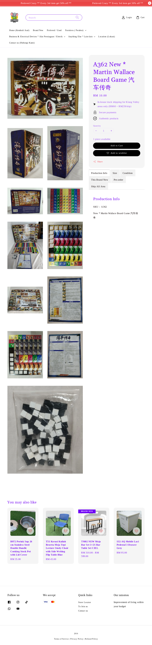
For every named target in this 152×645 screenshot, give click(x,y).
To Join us (83, 606)
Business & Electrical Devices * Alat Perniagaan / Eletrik (35, 36)
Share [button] (100, 162)
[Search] (77, 17)
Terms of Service (61, 639)
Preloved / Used (54, 30)
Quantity (97, 126)
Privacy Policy (77, 639)
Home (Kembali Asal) (19, 30)
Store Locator (84, 602)
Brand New (38, 30)
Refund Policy (91, 639)
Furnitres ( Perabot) (74, 30)
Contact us (83, 611)
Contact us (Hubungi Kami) (22, 43)
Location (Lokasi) (106, 36)
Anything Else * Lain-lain (80, 36)
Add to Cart (116, 145)
